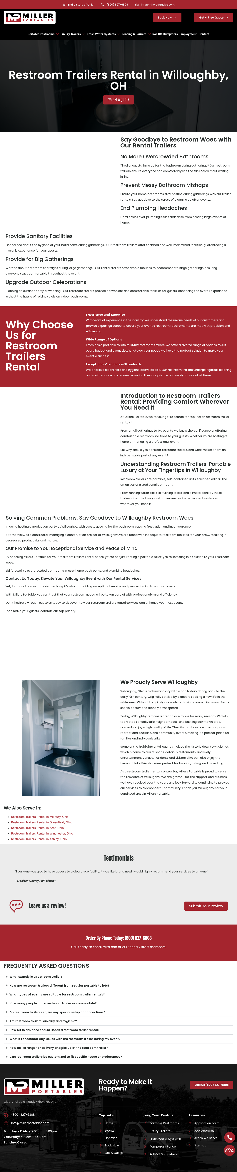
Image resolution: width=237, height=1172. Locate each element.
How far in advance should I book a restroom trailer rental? (54, 1030)
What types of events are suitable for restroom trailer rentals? (57, 994)
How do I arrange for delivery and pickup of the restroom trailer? (58, 1048)
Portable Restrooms (41, 34)
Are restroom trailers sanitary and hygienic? (43, 1021)
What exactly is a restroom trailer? (35, 977)
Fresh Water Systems (101, 34)
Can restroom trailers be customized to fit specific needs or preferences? (65, 1057)
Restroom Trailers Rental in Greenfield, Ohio (41, 822)
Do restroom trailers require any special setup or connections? (57, 1012)
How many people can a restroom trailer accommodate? (53, 1003)
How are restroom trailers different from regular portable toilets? (59, 985)
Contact (203, 34)
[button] (118, 976)
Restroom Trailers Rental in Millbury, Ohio (40, 817)
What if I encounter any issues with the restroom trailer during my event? (64, 1039)
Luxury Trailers (71, 34)
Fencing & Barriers (134, 34)
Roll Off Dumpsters (165, 34)
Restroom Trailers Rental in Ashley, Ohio (39, 839)
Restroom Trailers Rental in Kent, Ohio (37, 828)
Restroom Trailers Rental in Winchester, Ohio (42, 833)
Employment (188, 34)
